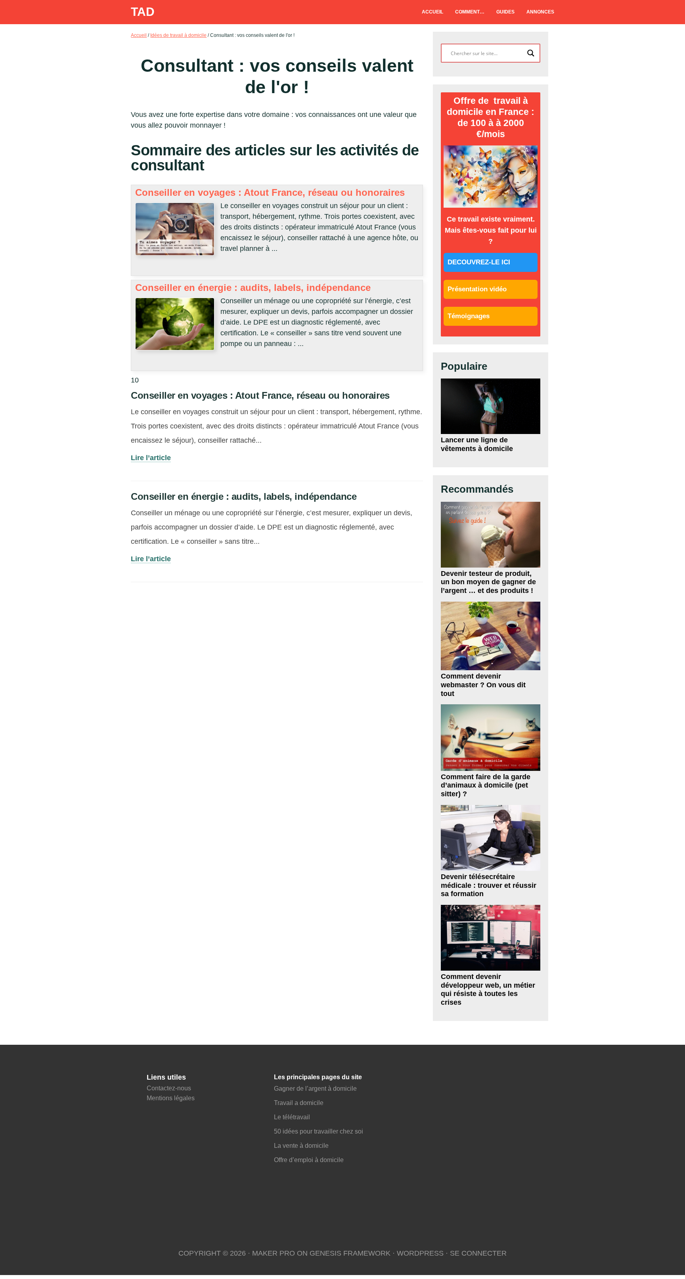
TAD (143, 11)
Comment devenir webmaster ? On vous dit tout (483, 684)
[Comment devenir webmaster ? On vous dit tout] (490, 636)
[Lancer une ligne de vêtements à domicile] (490, 406)
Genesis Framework (350, 1253)
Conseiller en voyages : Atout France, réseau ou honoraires (270, 192)
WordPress (420, 1253)
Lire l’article (151, 458)
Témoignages (469, 316)
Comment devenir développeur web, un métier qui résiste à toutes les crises (488, 989)
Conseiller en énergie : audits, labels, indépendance (253, 287)
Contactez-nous (169, 1088)
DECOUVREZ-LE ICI (479, 262)
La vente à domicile (302, 1145)
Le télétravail (292, 1117)
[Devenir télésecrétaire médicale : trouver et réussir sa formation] (490, 838)
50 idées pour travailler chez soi (318, 1131)
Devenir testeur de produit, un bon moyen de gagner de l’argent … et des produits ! (488, 582)
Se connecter (478, 1253)
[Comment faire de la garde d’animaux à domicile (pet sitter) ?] (490, 737)
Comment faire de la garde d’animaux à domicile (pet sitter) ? (485, 785)
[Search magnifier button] (530, 53)
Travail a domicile (298, 1102)
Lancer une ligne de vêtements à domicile (477, 444)
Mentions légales (171, 1098)
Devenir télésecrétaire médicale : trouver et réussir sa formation (488, 885)
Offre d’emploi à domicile (309, 1160)
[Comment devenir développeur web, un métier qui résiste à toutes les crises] (490, 938)
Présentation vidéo (477, 289)
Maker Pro (273, 1253)
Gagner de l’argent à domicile (315, 1088)
